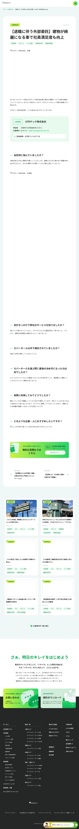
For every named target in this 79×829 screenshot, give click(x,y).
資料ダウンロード (71, 747)
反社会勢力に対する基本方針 (27, 812)
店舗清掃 (7, 751)
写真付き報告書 (21, 612)
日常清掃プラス (7, 729)
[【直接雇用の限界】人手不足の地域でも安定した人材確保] (57, 596)
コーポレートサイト (43, 812)
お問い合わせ (69, 751)
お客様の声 (10, 9)
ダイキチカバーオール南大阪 (34, 735)
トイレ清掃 (29, 43)
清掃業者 (61, 529)
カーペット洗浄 (9, 774)
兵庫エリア (28, 752)
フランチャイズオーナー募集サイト (63, 812)
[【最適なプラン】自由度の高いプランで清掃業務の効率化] (21, 596)
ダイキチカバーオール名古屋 (34, 765)
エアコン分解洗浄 (9, 780)
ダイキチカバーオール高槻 (34, 738)
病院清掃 (7, 745)
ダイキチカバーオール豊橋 (34, 768)
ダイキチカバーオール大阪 (34, 732)
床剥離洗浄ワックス (10, 771)
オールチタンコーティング (10, 791)
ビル (16, 529)
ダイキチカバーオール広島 (34, 778)
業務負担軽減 (49, 43)
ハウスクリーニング (8, 784)
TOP (4, 9)
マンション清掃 (9, 739)
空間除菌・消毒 (7, 788)
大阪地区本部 (46, 532)
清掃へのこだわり (54, 732)
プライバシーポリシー (10, 812)
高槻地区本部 (10, 572)
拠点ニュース (69, 740)
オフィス (21, 43)
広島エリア (28, 775)
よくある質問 (69, 728)
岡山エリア (28, 782)
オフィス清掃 (8, 742)
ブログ (68, 732)
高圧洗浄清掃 (8, 764)
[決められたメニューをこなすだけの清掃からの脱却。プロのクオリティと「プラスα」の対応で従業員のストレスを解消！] (57, 517)
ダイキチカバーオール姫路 (34, 758)
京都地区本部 (39, 43)
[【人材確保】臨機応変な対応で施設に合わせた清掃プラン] (57, 556)
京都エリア (28, 745)
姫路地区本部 (46, 572)
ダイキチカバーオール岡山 (34, 785)
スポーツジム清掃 (9, 757)
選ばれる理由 (53, 724)
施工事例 (51, 755)
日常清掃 (13, 43)
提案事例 (51, 751)
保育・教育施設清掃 (10, 754)
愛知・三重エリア (30, 762)
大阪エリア (28, 729)
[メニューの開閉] (75, 3)
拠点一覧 (27, 724)
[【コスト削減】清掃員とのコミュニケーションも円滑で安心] (21, 517)
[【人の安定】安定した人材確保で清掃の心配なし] (21, 556)
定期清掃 (5, 761)
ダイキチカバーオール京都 (34, 748)
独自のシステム (53, 736)
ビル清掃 (7, 736)
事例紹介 (51, 747)
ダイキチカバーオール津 (33, 771)
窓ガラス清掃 (8, 777)
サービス (6, 724)
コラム (68, 736)
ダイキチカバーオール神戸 (34, 755)
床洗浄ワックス (9, 768)
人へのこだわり (53, 729)
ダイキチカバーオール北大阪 (34, 741)
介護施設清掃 (8, 748)
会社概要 (68, 744)
